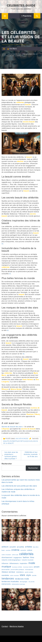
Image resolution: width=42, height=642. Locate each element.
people (37, 566)
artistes (28, 546)
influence (5, 563)
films (32, 557)
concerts (23, 550)
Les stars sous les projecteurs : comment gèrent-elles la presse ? (11, 455)
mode (31, 563)
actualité (12, 547)
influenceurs (14, 563)
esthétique (22, 441)
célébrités (13, 441)
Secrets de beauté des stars (12, 426)
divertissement (7, 557)
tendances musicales (10, 581)
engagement (17, 557)
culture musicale (6, 554)
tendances (8, 578)
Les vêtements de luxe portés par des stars (19, 486)
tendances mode (22, 578)
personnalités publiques (17, 569)
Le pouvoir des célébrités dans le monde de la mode (21, 496)
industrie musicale (27, 560)
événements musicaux (18, 584)
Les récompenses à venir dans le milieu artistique (18, 502)
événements (6, 584)
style (28, 575)
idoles (29, 441)
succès (34, 575)
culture (29, 550)
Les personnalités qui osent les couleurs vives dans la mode (21, 480)
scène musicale (14, 575)
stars (22, 575)
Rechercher (7, 463)
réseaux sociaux (8, 572)
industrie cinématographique (11, 560)
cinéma (15, 549)
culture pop (15, 554)
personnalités (6, 569)
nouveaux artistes (17, 567)
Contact (5, 626)
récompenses (29, 569)
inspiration (23, 563)
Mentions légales (17, 626)
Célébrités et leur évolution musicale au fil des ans (31, 454)
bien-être (35, 547)
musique (6, 566)
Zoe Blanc (13, 48)
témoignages (23, 581)
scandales (5, 575)
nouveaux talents (28, 567)
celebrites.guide (21, 5)
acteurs (5, 546)
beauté (6, 441)
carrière (8, 550)
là (23, 354)
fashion (26, 557)
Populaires (27, 16)
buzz (3, 550)
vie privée (31, 581)
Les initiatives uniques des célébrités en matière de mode (18, 490)
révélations (20, 572)
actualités (20, 547)
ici (2, 244)
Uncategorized (21, 438)
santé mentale (29, 572)
